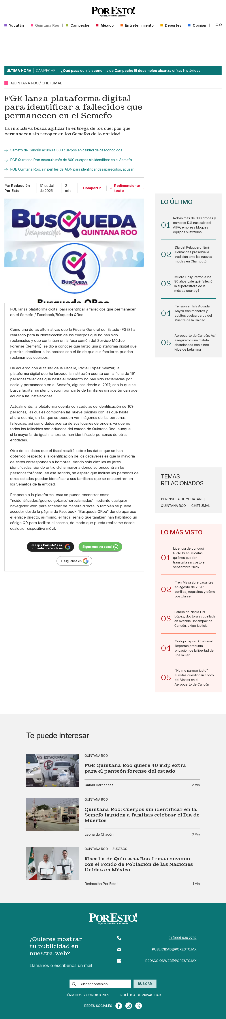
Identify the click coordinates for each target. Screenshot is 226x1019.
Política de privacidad (140, 995)
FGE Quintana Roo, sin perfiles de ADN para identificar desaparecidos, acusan (72, 169)
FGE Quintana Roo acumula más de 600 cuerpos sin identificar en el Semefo (71, 160)
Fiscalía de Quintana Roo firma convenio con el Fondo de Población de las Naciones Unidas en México (139, 864)
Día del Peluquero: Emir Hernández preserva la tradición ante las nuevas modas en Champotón (193, 254)
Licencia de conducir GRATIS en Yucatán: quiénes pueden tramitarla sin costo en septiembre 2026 (189, 558)
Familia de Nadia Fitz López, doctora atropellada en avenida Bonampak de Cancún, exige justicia (194, 619)
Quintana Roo (173, 506)
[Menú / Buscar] (218, 25)
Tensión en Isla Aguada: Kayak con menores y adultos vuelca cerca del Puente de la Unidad (193, 313)
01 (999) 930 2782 (182, 938)
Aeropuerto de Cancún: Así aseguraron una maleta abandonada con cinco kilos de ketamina (195, 342)
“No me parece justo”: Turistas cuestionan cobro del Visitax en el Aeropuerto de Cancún (194, 677)
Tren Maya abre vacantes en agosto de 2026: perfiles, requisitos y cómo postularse (195, 589)
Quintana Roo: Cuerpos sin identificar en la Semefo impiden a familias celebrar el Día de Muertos (142, 815)
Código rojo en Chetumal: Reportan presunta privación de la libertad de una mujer (194, 648)
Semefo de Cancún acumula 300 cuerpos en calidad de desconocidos (66, 150)
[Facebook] (118, 1005)
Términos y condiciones (87, 995)
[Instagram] (128, 1005)
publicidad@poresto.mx (174, 949)
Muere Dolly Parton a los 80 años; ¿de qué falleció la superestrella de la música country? (193, 284)
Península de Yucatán (181, 499)
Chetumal (200, 506)
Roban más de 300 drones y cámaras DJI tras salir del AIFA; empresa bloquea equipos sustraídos (194, 225)
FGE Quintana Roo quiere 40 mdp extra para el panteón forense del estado (135, 768)
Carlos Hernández (99, 785)
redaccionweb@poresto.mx (170, 961)
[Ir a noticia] (52, 770)
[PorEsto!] (113, 12)
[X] (138, 1005)
